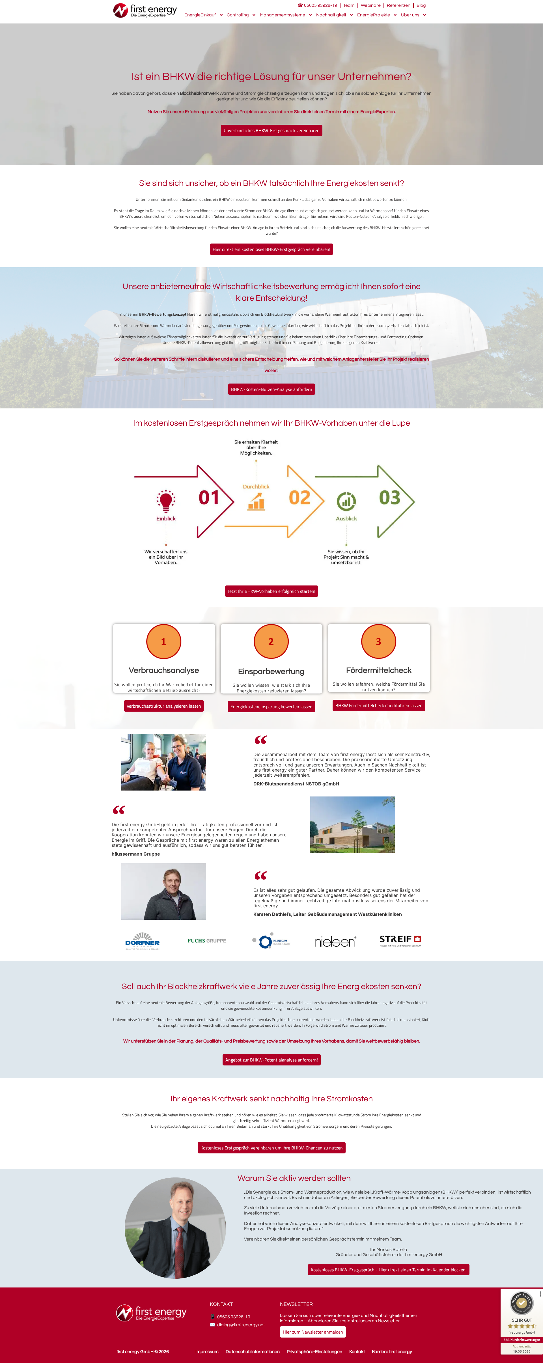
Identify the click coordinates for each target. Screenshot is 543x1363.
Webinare (371, 5)
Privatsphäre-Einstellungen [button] (314, 1351)
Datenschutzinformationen (253, 1351)
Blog (421, 5)
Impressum (207, 1351)
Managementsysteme (282, 15)
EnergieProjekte (373, 15)
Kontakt (357, 1351)
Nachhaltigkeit (331, 15)
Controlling (238, 15)
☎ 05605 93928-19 (317, 5)
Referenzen (398, 5)
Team (349, 5)
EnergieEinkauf (200, 15)
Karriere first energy (392, 1351)
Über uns (410, 15)
